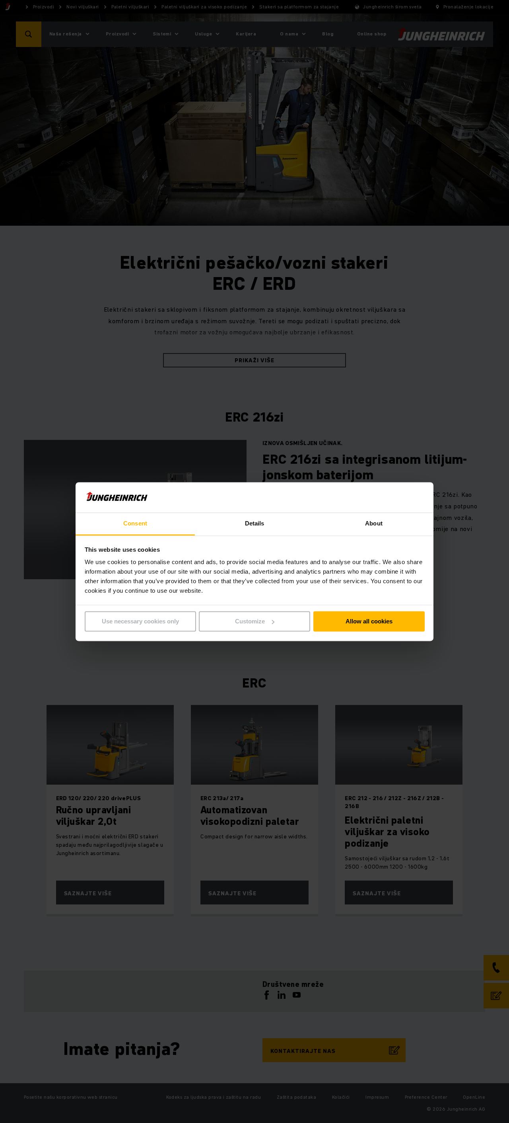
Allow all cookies (369, 621)
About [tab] (374, 523)
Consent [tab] (135, 523)
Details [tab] (254, 523)
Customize (250, 621)
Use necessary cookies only (140, 621)
